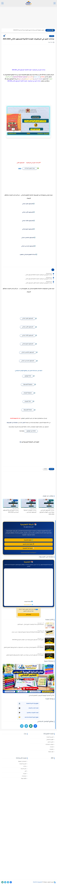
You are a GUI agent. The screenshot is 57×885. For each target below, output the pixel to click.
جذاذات (24, 766)
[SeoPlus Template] (55, 882)
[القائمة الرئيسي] (55, 3)
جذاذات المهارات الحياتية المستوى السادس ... (30, 511)
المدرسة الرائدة (50, 737)
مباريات (24, 773)
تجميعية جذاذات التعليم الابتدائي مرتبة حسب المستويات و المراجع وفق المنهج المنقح (24, 647)
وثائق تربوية (23, 778)
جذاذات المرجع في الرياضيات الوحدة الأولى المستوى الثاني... (38, 283)
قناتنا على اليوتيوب (31, 431)
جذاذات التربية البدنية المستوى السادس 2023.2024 (11, 511)
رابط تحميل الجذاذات (29, 168)
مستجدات (24, 776)
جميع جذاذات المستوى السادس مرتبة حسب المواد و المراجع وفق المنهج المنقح (25, 655)
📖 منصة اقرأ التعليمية (28, 548)
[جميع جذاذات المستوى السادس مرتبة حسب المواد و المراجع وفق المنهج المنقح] (49, 656)
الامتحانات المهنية (22, 761)
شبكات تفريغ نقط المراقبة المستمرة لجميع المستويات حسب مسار (28, 632)
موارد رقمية (50, 751)
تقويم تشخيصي (49, 739)
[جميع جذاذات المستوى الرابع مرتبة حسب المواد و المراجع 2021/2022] (49, 641)
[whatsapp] (31, 726)
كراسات (51, 746)
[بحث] (2, 3)
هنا (20, 442)
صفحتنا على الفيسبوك (12, 422)
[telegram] (26, 726)
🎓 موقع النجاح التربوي (28, 544)
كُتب (25, 771)
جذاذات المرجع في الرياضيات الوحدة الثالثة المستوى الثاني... (38, 274)
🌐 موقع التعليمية (28, 540)
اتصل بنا (23, 422)
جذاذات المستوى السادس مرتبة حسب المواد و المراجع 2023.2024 (47, 512)
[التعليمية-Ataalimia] (28, 3)
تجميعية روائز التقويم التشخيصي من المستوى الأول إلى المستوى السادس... (26, 30)
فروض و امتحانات (49, 744)
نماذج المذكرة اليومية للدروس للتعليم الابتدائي (41, 695)
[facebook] (35, 726)
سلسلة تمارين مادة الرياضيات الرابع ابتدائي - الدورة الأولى (30, 624)
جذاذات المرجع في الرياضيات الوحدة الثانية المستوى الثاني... (38, 279)
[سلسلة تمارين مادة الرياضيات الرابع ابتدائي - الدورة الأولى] (49, 625)
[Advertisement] (28, 17)
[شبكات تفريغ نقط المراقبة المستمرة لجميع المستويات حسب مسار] (49, 633)
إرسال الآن (28, 614)
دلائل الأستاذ (23, 768)
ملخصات (51, 749)
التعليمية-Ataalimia (37, 882)
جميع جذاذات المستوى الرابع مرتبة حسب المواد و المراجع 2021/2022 (28, 639)
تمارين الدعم (50, 742)
